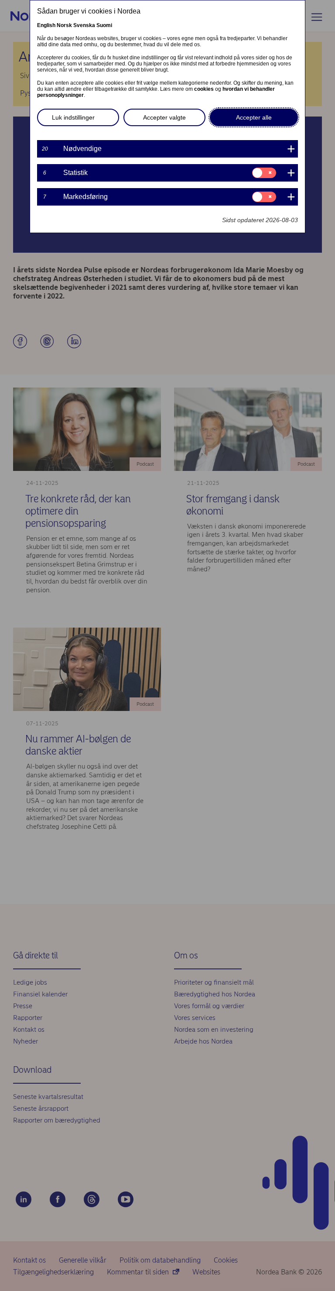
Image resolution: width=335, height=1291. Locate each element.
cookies (204, 89)
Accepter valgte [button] (164, 117)
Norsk (64, 25)
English (46, 25)
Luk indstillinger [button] (73, 117)
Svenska (84, 25)
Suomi (104, 25)
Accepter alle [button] (254, 117)
